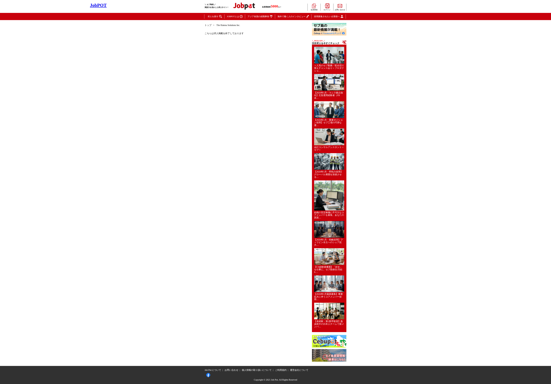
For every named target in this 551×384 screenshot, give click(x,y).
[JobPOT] (244, 5)
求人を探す (213, 16)
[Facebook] (208, 374)
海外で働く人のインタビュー (291, 16)
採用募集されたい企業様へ (327, 16)
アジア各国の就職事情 (258, 16)
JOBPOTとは (233, 16)
